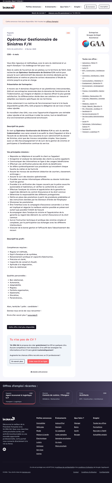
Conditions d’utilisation (89, 472)
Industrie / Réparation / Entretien (93, 98)
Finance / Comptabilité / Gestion (93, 91)
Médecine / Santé (88, 103)
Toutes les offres (99, 423)
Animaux (39, 446)
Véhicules (40, 427)
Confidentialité (104, 472)
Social (84, 121)
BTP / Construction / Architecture (93, 70)
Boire (76, 427)
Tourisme (85, 129)
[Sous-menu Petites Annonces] (41, 6)
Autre (9, 35)
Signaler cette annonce (39, 372)
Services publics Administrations (93, 116)
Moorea (45, 393)
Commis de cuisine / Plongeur (56, 395)
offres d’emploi (52, 21)
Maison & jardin (42, 435)
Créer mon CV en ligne (38, 361)
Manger (77, 423)
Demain (58, 427)
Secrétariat (86, 111)
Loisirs (39, 442)
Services (39, 450)
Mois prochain (60, 446)
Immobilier (40, 423)
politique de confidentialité (65, 467)
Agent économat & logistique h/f (19, 396)
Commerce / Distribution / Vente (93, 75)
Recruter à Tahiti (99, 431)
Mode (38, 431)
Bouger (77, 435)
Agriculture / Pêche (88, 63)
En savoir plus (17, 361)
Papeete (10, 33)
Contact (76, 472)
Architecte (84, 395)
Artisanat (85, 65)
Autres (39, 454)
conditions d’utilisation (85, 467)
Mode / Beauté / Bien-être (91, 106)
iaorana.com (26, 472)
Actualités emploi (100, 435)
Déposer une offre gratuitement (59, 13)
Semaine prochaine (63, 438)
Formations (97, 427)
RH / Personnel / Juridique (91, 109)
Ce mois (58, 442)
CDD (68, 33)
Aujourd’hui (59, 423)
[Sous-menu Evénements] (56, 6)
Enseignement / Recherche (91, 83)
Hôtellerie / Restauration (90, 96)
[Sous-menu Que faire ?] (70, 6)
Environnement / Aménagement (93, 86)
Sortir (76, 431)
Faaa (81, 393)
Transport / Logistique (89, 132)
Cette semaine (61, 435)
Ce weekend (60, 431)
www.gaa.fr (32, 315)
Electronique (41, 438)
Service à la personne (89, 114)
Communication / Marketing (91, 81)
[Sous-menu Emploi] (81, 6)
